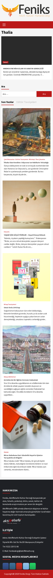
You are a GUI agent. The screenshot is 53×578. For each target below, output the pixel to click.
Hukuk (6, 452)
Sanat (5, 62)
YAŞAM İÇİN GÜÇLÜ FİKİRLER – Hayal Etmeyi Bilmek (24, 235)
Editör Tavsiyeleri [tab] (26, 102)
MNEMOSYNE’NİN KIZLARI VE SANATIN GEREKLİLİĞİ (23, 68)
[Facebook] (6, 566)
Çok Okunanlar (9, 159)
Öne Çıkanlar (40, 159)
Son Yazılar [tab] (7, 102)
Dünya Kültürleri (10, 377)
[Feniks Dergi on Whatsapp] (33, 566)
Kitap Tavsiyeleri (10, 304)
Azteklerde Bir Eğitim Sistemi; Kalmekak (21, 380)
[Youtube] (19, 566)
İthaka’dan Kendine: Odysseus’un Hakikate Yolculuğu (26, 162)
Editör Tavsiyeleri (21, 159)
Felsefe (6, 232)
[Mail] (26, 566)
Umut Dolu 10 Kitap (12, 307)
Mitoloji (32, 159)
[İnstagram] (12, 566)
